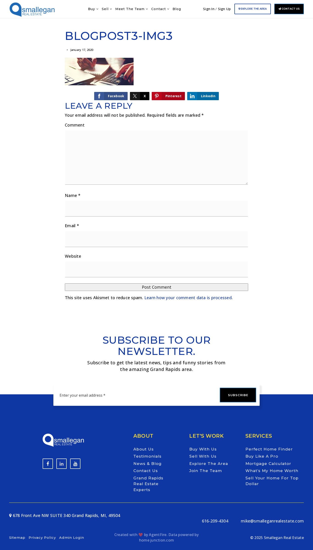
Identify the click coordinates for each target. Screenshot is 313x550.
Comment (75, 125)
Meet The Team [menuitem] (130, 9)
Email (72, 225)
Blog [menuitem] (177, 9)
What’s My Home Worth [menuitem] (271, 470)
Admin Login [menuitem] (71, 537)
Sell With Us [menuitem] (203, 456)
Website (73, 256)
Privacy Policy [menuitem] (42, 537)
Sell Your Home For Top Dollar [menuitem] (272, 481)
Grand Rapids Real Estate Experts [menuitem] (148, 484)
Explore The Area (253, 8)
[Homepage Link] (32, 8)
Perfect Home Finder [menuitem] (269, 449)
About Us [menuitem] (143, 449)
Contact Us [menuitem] (145, 470)
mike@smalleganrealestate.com (272, 521)
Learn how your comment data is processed (188, 297)
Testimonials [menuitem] (147, 456)
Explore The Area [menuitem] (208, 463)
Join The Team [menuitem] (205, 470)
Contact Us (290, 8)
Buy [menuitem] (92, 9)
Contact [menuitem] (159, 9)
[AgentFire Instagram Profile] (75, 464)
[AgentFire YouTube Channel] (61, 464)
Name (73, 195)
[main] (156, 158)
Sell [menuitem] (106, 9)
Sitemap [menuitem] (17, 537)
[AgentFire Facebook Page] (48, 464)
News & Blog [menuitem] (147, 463)
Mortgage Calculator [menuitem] (268, 463)
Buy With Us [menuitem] (203, 449)
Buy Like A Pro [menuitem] (261, 456)
